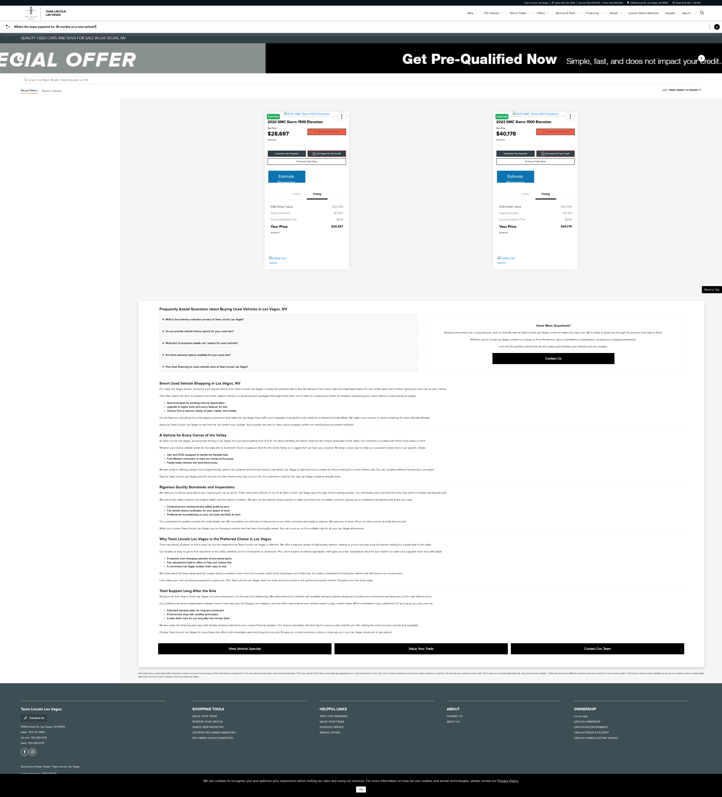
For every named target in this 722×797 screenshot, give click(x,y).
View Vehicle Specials (245, 649)
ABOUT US (453, 721)
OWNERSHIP (585, 709)
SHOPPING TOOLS (208, 709)
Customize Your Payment (286, 154)
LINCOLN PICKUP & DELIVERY (591, 732)
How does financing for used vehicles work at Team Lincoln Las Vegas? (206, 366)
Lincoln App (581, 716)
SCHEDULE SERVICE (332, 727)
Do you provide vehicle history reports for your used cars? (199, 331)
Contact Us (553, 358)
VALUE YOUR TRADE (204, 716)
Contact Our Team (597, 649)
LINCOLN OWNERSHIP (587, 721)
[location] (628, 3)
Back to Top (712, 289)
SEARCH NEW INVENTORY (208, 727)
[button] (326, 153)
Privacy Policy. (508, 781)
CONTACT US (455, 716)
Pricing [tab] (317, 193)
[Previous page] (20, 58)
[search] (702, 13)
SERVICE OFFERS (330, 732)
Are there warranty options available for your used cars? (198, 355)
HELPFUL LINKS (333, 709)
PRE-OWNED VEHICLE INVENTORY (213, 738)
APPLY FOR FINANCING (333, 716)
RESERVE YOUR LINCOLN (207, 721)
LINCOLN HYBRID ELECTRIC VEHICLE (596, 738)
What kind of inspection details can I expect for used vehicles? (201, 343)
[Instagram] (32, 752)
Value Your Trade (421, 649)
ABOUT (453, 709)
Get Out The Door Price (329, 132)
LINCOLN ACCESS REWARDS (591, 727)
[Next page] (701, 58)
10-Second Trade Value (307, 162)
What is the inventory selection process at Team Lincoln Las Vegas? (204, 319)
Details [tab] (296, 193)
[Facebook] (24, 752)
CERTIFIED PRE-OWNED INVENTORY (214, 732)
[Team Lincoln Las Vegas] (53, 13)
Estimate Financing (286, 178)
